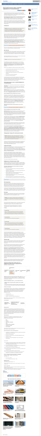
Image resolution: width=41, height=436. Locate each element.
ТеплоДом (5, 1)
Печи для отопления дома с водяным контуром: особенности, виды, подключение (34, 13)
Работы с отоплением (30, 23)
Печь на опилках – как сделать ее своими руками (34, 24)
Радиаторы (32, 29)
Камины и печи (32, 14)
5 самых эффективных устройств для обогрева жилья (34, 28)
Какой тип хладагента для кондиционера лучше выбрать (34, 16)
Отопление (32, 17)
